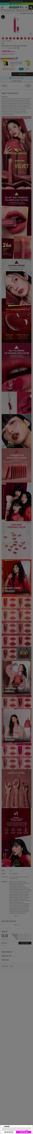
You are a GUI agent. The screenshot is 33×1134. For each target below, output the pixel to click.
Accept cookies (23, 1132)
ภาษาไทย (26, 1130)
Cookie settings (8, 1132)
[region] (16, 1129)
